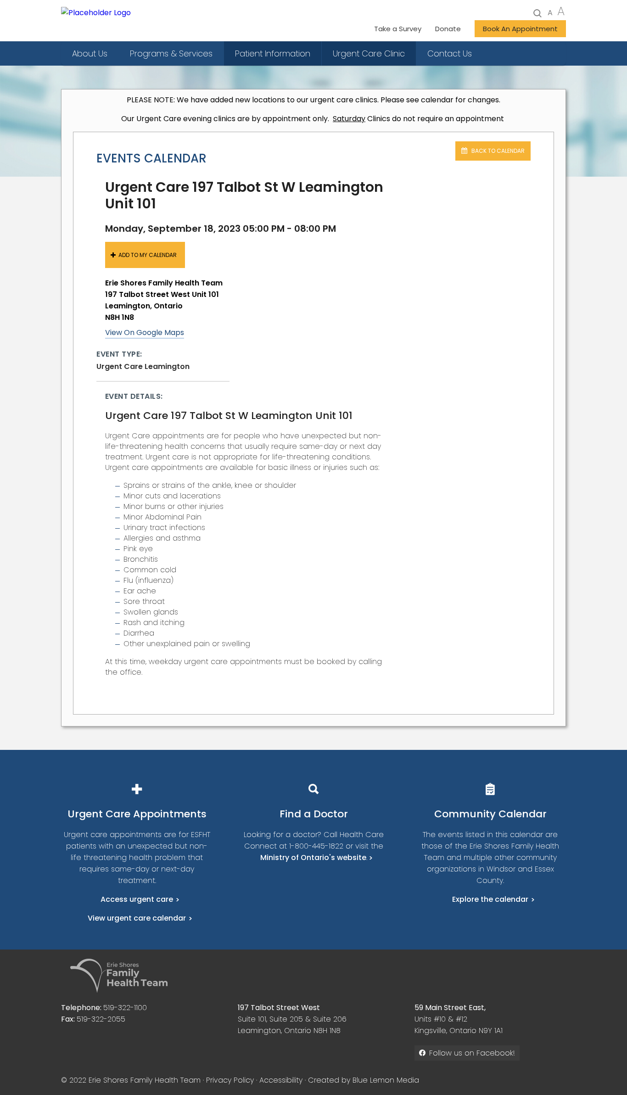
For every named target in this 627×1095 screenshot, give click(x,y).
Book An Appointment (520, 29)
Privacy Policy (230, 1080)
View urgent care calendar (137, 918)
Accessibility (280, 1080)
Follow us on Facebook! (472, 1053)
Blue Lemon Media (386, 1080)
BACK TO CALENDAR (497, 151)
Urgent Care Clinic (369, 53)
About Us (89, 53)
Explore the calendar (490, 899)
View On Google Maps (144, 332)
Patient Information (272, 53)
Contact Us (449, 53)
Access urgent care (137, 899)
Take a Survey (397, 29)
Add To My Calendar (147, 255)
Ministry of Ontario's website (313, 857)
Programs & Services (171, 53)
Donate (448, 29)
